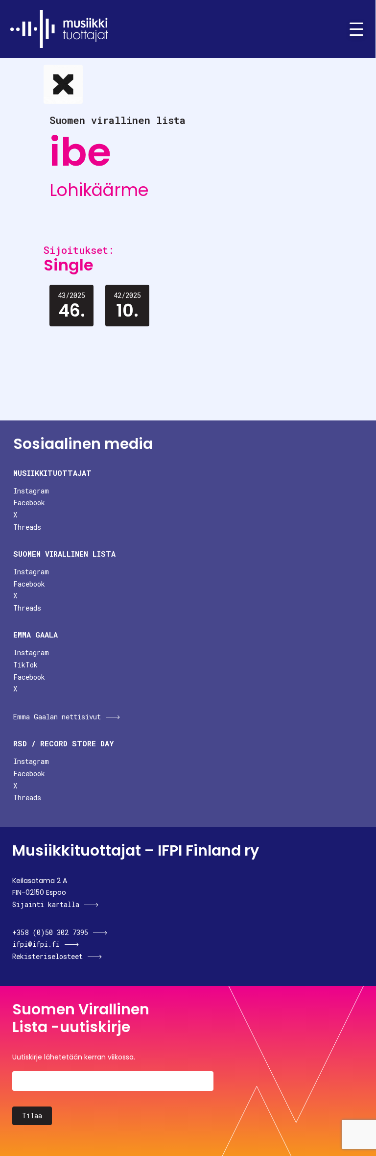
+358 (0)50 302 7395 (50, 932)
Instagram (31, 490)
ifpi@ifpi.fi (36, 944)
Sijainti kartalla (45, 904)
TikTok (25, 664)
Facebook (29, 502)
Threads (27, 527)
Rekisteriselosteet (47, 956)
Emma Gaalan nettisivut (57, 716)
